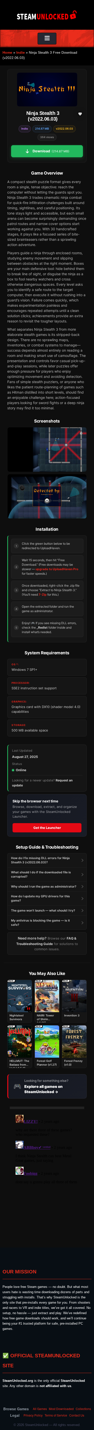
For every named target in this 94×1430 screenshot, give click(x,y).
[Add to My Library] (80, 114)
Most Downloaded (61, 1409)
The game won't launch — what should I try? (43, 910)
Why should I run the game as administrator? (43, 886)
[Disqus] (47, 1175)
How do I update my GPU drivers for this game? (40, 898)
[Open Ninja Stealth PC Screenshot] (47, 449)
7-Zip (43, 594)
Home (7, 52)
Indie (20, 52)
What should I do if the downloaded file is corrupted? (41, 874)
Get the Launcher (47, 828)
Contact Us (76, 1415)
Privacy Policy (33, 1415)
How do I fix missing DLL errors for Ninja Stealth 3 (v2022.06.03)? (40, 860)
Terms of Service (56, 1415)
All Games (40, 1409)
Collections (83, 1409)
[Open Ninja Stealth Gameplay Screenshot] (47, 496)
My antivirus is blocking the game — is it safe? (40, 923)
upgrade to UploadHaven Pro (57, 569)
